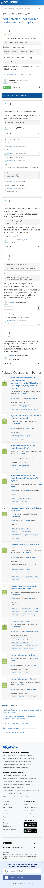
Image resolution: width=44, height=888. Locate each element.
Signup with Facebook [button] (17, 877)
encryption (15, 439)
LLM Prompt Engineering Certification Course (17, 761)
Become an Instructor (30, 808)
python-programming (10, 74)
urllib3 (26, 673)
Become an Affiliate (29, 811)
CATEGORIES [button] (7, 843)
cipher (23, 439)
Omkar (35, 398)
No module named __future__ (24, 679)
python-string (25, 642)
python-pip (15, 409)
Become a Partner (29, 814)
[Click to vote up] (5, 31)
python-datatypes (26, 531)
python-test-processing (31, 645)
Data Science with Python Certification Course (17, 764)
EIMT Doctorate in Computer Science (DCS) (16, 797)
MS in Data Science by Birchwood (13, 788)
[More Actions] (39, 87)
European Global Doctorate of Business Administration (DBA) (21, 791)
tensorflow (34, 697)
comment (17, 87)
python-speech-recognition (28, 409)
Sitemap (5, 823)
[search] (40, 8)
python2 (21, 697)
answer (7, 87)
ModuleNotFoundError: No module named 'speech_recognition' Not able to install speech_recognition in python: (26, 382)
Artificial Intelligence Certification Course (15, 768)
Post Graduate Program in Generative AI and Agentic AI (19, 778)
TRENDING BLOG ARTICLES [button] (13, 847)
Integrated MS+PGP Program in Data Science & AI (18, 784)
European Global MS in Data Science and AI (16, 794)
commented (10, 146)
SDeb (34, 665)
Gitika (23, 181)
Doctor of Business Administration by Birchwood (18, 781)
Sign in (30, 883)
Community (6, 820)
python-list (15, 531)
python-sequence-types (31, 535)
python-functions (16, 535)
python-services (16, 649)
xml (20, 673)
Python (20, 80)
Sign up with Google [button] (16, 871)
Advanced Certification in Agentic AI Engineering (17, 755)
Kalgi (24, 565)
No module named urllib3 (23, 655)
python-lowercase (29, 649)
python (21, 74)
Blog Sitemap (7, 826)
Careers (26, 805)
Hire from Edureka (29, 817)
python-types (15, 538)
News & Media (7, 808)
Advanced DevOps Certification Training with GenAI (18, 758)
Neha (33, 557)
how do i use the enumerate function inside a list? (24, 587)
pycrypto (28, 74)
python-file (15, 642)
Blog (4, 817)
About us (6, 805)
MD (33, 458)
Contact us (6, 814)
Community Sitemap (9, 829)
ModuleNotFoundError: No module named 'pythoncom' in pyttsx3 (25, 478)
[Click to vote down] (5, 35)
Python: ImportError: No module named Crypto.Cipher (26, 416)
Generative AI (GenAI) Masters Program (15, 775)
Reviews (5, 811)
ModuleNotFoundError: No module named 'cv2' (23, 446)
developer (24, 501)
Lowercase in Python (20, 621)
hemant (35, 631)
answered (11, 128)
